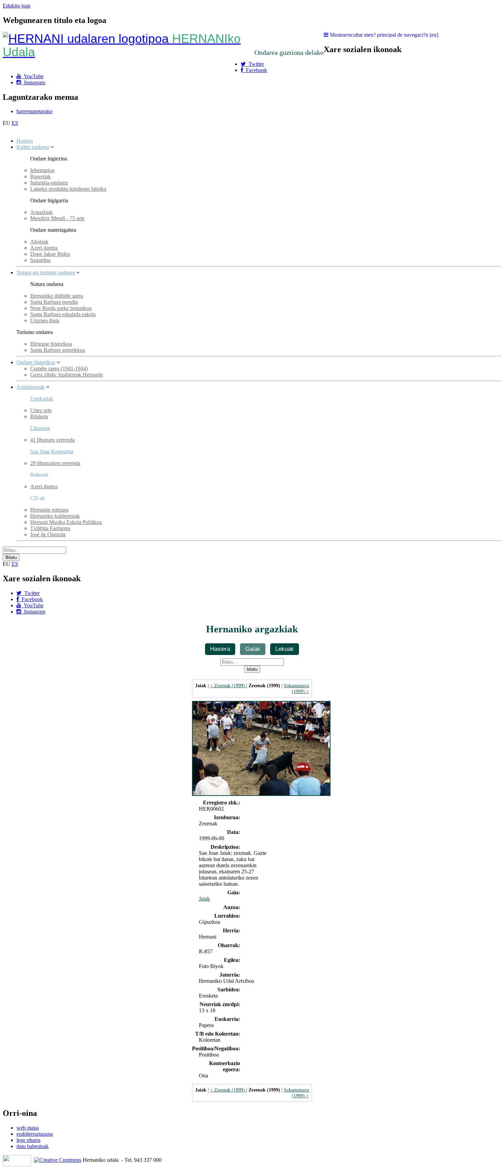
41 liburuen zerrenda (52, 440)
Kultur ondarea (32, 147)
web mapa (27, 1128)
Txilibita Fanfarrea (50, 528)
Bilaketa (39, 416)
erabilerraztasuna (34, 1134)
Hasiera (24, 141)
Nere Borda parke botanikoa (61, 308)
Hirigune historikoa (51, 344)
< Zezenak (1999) (228, 685)
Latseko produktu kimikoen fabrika (68, 189)
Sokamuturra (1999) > (296, 688)
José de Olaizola (47, 534)
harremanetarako (34, 111)
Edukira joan (17, 6)
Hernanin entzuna (49, 510)
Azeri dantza (44, 248)
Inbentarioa (42, 170)
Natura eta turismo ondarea (45, 272)
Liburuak (40, 428)
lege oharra (28, 1140)
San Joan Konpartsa (51, 451)
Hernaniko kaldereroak (55, 516)
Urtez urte (41, 410)
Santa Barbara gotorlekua (57, 350)
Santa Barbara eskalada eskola (63, 314)
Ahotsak (39, 241)
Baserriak (40, 176)
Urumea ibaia (44, 320)
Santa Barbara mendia (54, 302)
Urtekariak (41, 399)
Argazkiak (41, 212)
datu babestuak (32, 1146)
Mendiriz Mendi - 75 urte (57, 218)
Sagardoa (40, 260)
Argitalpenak (30, 387)
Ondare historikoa (35, 362)
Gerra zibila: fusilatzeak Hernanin (66, 375)
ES (15, 123)
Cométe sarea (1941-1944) (59, 368)
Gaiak (252, 648)
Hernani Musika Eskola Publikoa (66, 522)
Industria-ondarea (49, 183)
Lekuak (284, 648)
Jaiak (204, 899)
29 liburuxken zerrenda (55, 463)
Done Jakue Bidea (50, 254)
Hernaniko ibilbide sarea (56, 296)
